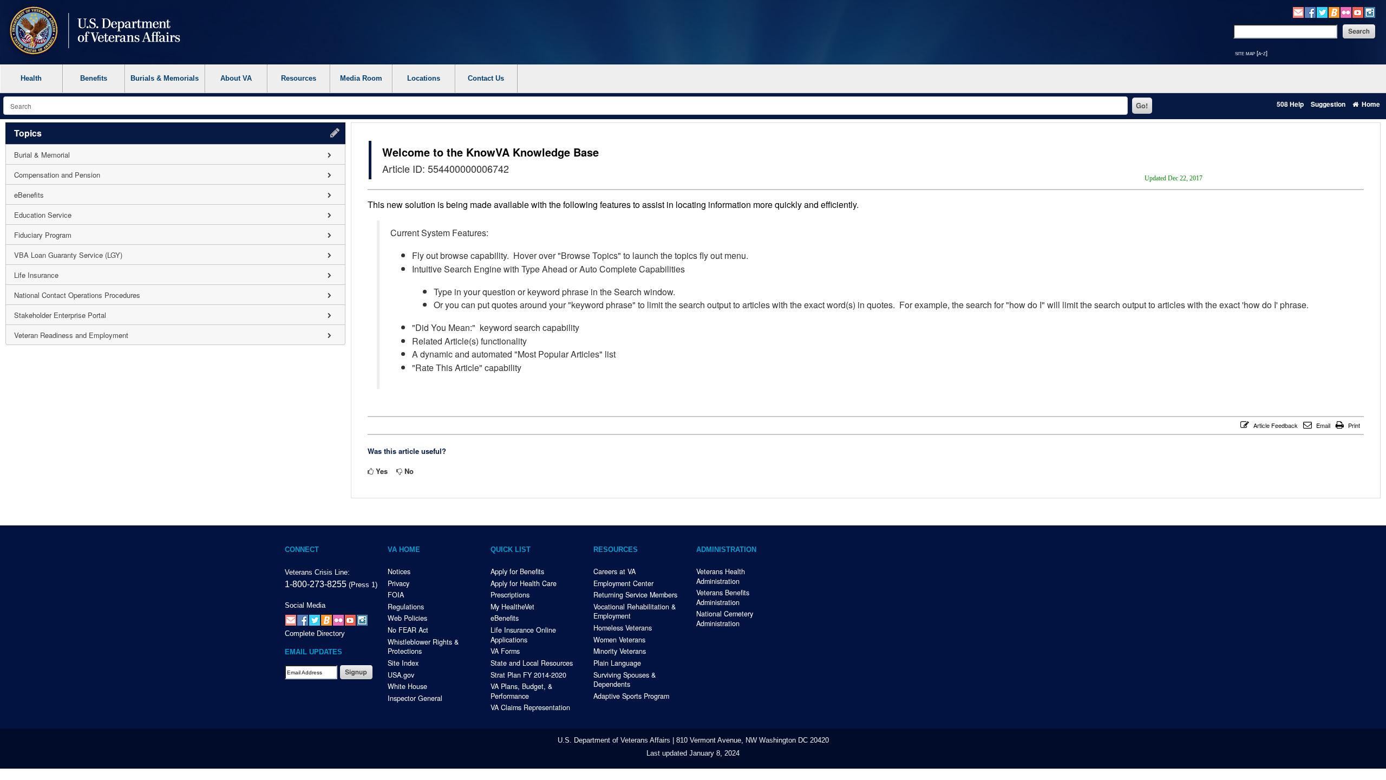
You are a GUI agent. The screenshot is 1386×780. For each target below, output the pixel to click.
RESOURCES (615, 550)
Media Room (361, 78)
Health (31, 78)
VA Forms (505, 651)
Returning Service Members (635, 595)
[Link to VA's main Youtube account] (1358, 11)
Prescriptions (510, 595)
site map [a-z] (1251, 53)
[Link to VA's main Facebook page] (1310, 11)
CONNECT (302, 550)
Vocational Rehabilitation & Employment (634, 611)
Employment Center (623, 583)
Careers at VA (614, 571)
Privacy (398, 583)
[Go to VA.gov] (92, 31)
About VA (236, 78)
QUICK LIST (511, 550)
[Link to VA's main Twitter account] (1322, 11)
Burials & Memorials (164, 78)
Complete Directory (315, 634)
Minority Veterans (619, 651)
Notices (399, 571)
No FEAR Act (408, 630)
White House (407, 686)
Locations (423, 78)
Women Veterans (619, 640)
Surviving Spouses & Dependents (624, 680)
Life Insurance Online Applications (523, 635)
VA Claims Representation (530, 707)
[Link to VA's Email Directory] (1298, 11)
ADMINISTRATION (726, 550)
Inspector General (415, 698)
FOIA (396, 595)
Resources (298, 78)
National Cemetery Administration (724, 618)
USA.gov (401, 675)
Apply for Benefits (517, 571)
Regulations (406, 607)
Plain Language (617, 663)
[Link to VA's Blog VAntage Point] (1334, 11)
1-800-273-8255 (315, 584)
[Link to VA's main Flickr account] (1346, 11)
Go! (1142, 105)
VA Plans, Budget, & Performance (521, 691)
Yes (382, 471)
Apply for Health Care (524, 583)
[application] (175, 233)
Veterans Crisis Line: (317, 572)
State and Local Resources (532, 663)
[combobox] (565, 105)
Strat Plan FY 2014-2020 (528, 675)
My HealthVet (512, 607)
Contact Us (486, 78)
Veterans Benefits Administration (722, 597)
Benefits (93, 78)
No (409, 471)
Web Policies (407, 618)
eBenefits (505, 618)
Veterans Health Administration (720, 576)
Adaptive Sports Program (631, 696)
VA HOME (404, 550)
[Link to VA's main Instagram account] (1370, 11)
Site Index (403, 663)
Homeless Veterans (622, 628)
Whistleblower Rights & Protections (423, 646)
